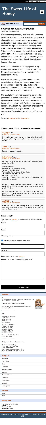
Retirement (5, 377)
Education (5, 366)
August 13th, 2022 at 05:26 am (11, 148)
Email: (3, 230)
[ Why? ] (21, 256)
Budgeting (5, 358)
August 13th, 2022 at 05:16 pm (11, 158)
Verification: (5, 250)
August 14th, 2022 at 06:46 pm (11, 202)
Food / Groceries (7, 369)
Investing (4, 372)
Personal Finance (7, 375)
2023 (3, 393)
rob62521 (5, 201)
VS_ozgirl (6, 133)
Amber (5, 147)
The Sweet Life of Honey (22, 414)
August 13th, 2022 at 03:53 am (11, 134)
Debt (3, 364)
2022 (3, 396)
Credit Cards (5, 361)
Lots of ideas (7, 157)
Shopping (4, 383)
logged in (14, 219)
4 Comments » (24, 118)
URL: (3, 243)
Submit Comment (23, 287)
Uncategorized (6, 385)
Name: (3, 223)
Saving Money (6, 380)
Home (3, 23)
